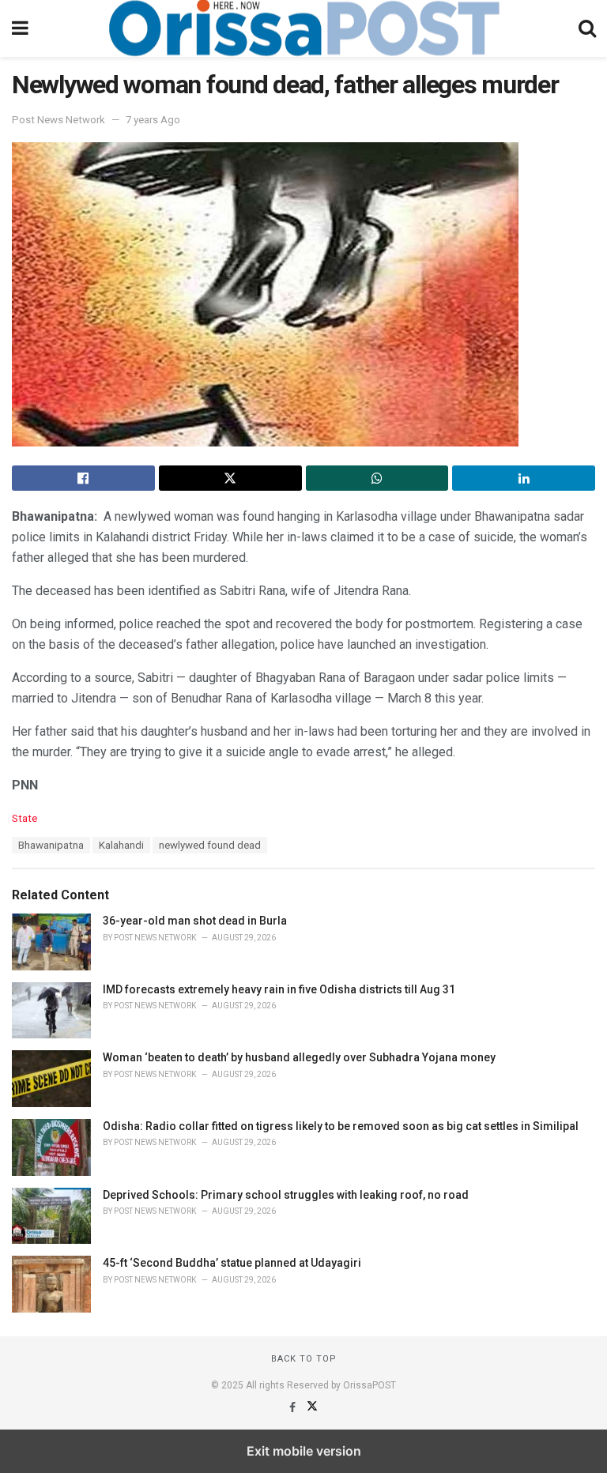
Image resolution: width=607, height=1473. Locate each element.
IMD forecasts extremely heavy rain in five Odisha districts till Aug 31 (279, 989)
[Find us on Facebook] (293, 1407)
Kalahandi (121, 845)
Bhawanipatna (51, 845)
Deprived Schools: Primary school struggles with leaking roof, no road (286, 1195)
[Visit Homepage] (303, 28)
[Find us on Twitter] (312, 1407)
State (24, 818)
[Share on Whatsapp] (377, 478)
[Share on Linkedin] (523, 478)
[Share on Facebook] (83, 478)
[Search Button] (587, 28)
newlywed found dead (210, 845)
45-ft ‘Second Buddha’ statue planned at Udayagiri (232, 1262)
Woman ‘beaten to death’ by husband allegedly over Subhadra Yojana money (299, 1057)
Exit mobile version (304, 1451)
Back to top (304, 1359)
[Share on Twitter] (230, 478)
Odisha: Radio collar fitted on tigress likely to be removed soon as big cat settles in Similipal (341, 1126)
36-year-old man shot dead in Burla (195, 920)
